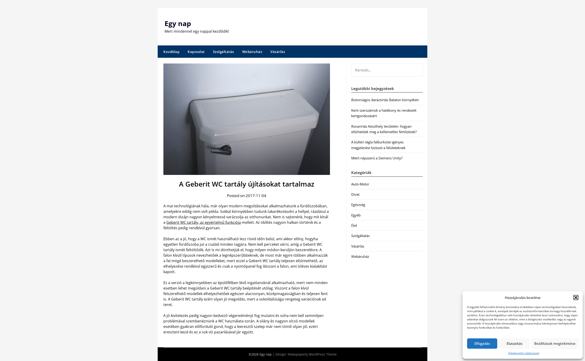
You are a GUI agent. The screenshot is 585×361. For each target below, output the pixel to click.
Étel (354, 225)
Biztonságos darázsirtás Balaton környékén (385, 99)
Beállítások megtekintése (555, 343)
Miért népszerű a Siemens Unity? (376, 158)
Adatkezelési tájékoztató (523, 353)
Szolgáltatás (223, 51)
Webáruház (252, 51)
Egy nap (178, 23)
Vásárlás (277, 51)
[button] (576, 297)
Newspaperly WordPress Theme (312, 354)
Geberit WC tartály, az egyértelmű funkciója (203, 222)
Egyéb (356, 215)
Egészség (358, 204)
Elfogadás (482, 343)
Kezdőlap (171, 51)
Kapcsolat (196, 51)
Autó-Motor (360, 184)
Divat (355, 194)
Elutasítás (514, 343)
